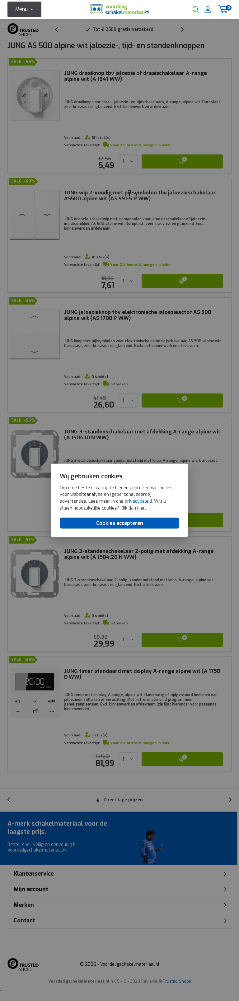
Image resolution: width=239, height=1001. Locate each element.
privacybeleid (138, 501)
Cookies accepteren (119, 523)
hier (141, 508)
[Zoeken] (196, 9)
